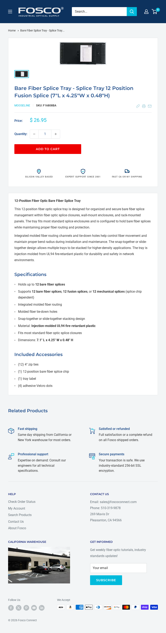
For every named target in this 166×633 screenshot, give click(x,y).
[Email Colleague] (150, 106)
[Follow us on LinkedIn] (42, 607)
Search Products (20, 515)
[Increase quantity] (55, 134)
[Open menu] (10, 11)
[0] (154, 11)
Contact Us (16, 522)
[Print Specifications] (144, 106)
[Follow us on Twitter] (18, 607)
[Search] (132, 11)
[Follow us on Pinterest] (26, 607)
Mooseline (22, 105)
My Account (16, 508)
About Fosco (17, 528)
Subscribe (106, 580)
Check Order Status (21, 502)
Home (12, 30)
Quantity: (20, 134)
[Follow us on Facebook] (11, 607)
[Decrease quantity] (34, 134)
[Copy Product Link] (138, 106)
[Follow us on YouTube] (34, 607)
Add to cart (48, 149)
